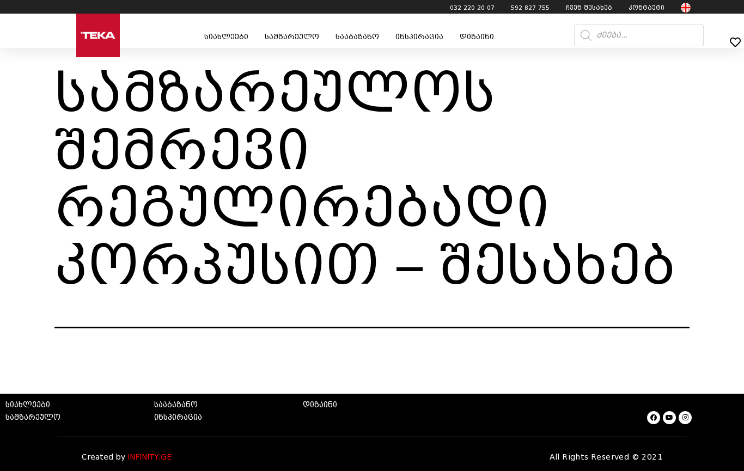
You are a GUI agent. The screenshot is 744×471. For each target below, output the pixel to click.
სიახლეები (226, 36)
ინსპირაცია (419, 36)
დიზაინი (477, 36)
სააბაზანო (357, 36)
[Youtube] (669, 417)
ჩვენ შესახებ (589, 7)
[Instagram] (685, 417)
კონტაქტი (646, 7)
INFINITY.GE (149, 457)
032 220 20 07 (472, 7)
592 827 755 (530, 7)
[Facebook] (653, 417)
